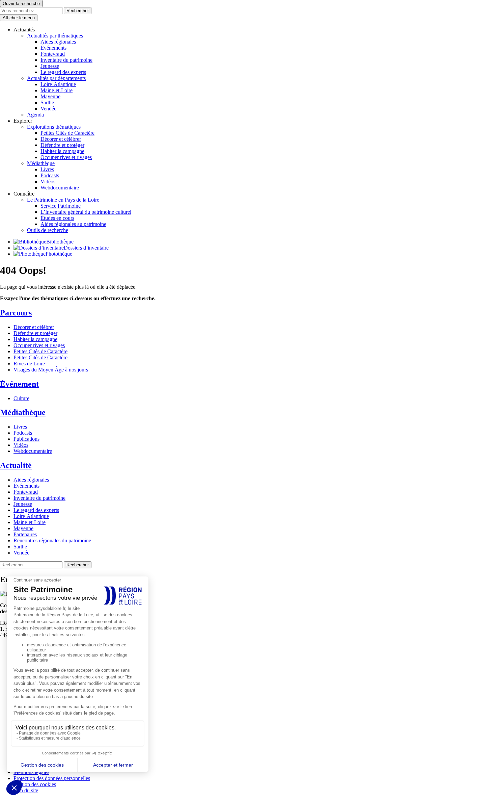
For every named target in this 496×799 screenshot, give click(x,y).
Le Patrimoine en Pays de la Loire (63, 200)
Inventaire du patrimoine (66, 60)
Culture (21, 398)
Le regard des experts (63, 72)
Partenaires (25, 534)
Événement (19, 384)
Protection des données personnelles (51, 778)
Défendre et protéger (62, 145)
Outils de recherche (47, 230)
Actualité (16, 465)
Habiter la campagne (62, 151)
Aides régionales (58, 42)
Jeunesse (49, 66)
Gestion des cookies (34, 784)
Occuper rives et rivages (66, 157)
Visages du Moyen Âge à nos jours (50, 369)
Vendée (48, 108)
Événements (53, 48)
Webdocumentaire (59, 187)
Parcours (16, 312)
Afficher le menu (19, 17)
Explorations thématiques (54, 127)
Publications (26, 439)
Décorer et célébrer (60, 139)
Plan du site (25, 790)
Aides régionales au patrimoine (73, 224)
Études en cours (57, 218)
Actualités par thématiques (55, 35)
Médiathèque (41, 163)
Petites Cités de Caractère (67, 133)
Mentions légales (31, 772)
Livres (47, 169)
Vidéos (47, 181)
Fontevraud (52, 54)
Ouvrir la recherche (21, 3)
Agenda (35, 115)
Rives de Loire (29, 363)
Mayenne (50, 96)
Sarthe (47, 102)
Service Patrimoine (60, 206)
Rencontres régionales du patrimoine (52, 540)
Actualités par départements (56, 78)
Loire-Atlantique (58, 84)
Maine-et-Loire (56, 90)
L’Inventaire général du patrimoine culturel (85, 212)
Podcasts (49, 175)
